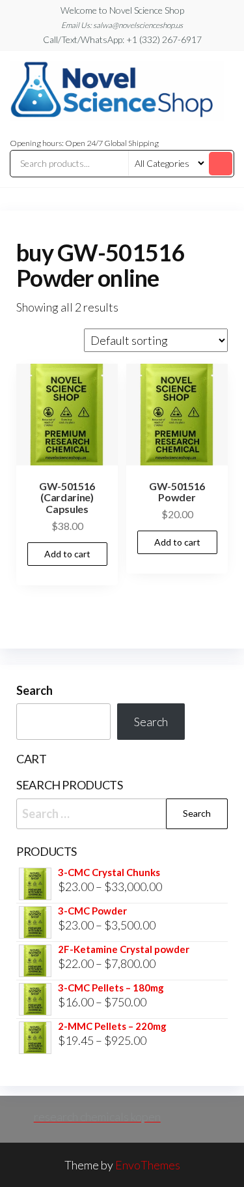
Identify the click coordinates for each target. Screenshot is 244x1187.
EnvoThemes (147, 1165)
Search (34, 690)
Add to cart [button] (67, 553)
